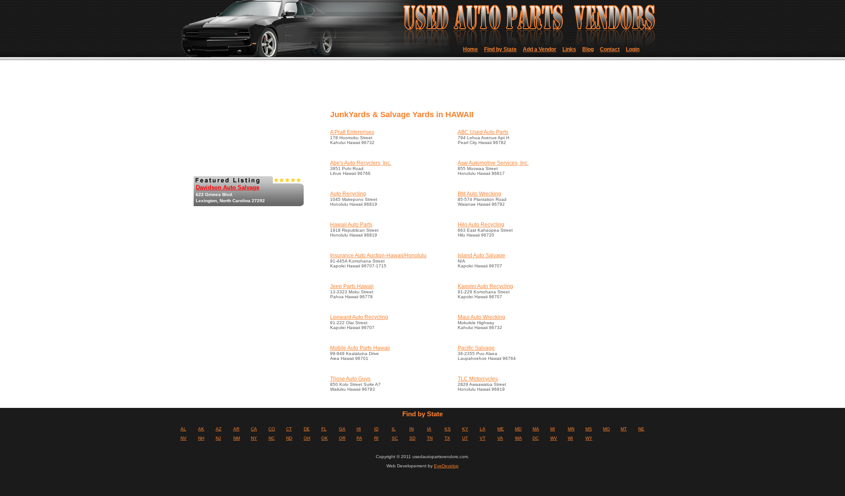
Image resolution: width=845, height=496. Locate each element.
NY (254, 438)
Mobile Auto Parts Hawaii (360, 348)
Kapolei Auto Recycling (485, 286)
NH (201, 438)
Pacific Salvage (476, 348)
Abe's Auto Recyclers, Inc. (360, 163)
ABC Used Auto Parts (483, 132)
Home (470, 49)
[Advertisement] (488, 88)
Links (569, 49)
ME (500, 428)
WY (588, 438)
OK (324, 438)
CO (271, 428)
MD (518, 428)
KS (448, 428)
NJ (218, 438)
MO (606, 428)
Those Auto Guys (350, 379)
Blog (588, 49)
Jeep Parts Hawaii (352, 286)
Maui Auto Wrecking (481, 317)
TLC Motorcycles (478, 379)
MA (536, 428)
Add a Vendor (539, 49)
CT (289, 428)
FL (324, 428)
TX (447, 438)
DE (307, 428)
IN (411, 428)
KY (465, 428)
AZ (218, 428)
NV (183, 438)
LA (482, 428)
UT (465, 438)
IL (394, 428)
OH (307, 438)
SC (395, 438)
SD (412, 438)
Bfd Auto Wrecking (479, 194)
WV (553, 438)
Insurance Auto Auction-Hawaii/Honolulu (378, 255)
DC (536, 438)
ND (289, 438)
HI (358, 428)
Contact (610, 49)
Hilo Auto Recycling (481, 225)
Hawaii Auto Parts (351, 225)
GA (342, 428)
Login (632, 49)
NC (271, 438)
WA (518, 438)
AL (183, 428)
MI (552, 428)
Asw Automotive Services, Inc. (493, 163)
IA (429, 428)
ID (376, 428)
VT (482, 438)
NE (641, 428)
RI (376, 438)
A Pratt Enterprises (352, 132)
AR (236, 428)
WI (570, 438)
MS (588, 428)
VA (500, 438)
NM (236, 438)
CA (254, 428)
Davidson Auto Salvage (227, 187)
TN (430, 438)
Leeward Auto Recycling (359, 317)
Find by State (500, 49)
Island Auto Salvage (481, 255)
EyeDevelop (446, 465)
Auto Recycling (348, 194)
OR (342, 438)
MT (624, 428)
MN (571, 428)
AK (201, 428)
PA (359, 438)
